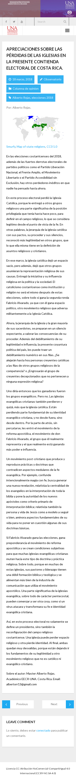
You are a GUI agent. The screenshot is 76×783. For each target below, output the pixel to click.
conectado (43, 730)
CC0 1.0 (52, 146)
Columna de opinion (26, 88)
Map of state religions (31, 146)
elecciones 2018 (42, 97)
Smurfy (10, 146)
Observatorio (52, 79)
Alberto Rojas (21, 97)
